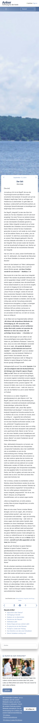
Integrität (25, 598)
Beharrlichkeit (19, 598)
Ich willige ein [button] (30, 709)
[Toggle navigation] (6, 9)
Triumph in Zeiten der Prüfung (16, 629)
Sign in (35, 3)
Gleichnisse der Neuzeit (14, 619)
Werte (19, 600)
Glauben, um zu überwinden (15, 617)
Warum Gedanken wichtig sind (16, 633)
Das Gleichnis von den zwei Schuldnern (19, 631)
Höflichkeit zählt (12, 622)
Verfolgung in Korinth (13, 615)
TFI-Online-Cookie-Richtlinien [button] (12, 720)
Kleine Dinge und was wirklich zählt (18, 624)
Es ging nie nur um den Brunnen (17, 626)
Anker (6, 2)
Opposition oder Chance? (15, 612)
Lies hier (7, 690)
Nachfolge (31, 598)
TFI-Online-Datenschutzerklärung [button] (10, 716)
